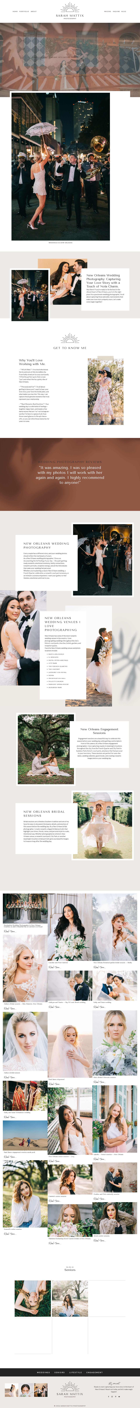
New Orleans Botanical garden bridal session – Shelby (113, 962)
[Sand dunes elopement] (70, 1044)
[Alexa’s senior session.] (114, 1218)
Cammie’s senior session (57, 1196)
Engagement (95, 1372)
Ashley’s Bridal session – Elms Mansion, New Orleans (23, 1004)
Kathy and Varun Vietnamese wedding (17, 1112)
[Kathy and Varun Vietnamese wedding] (25, 1096)
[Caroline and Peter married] (70, 927)
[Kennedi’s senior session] (25, 1193)
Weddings (43, 1372)
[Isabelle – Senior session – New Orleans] (114, 1119)
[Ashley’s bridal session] (25, 1041)
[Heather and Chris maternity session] (114, 1177)
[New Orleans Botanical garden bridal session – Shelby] (114, 927)
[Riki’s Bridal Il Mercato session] (114, 1043)
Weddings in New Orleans (60, 242)
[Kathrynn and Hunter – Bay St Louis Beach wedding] (70, 986)
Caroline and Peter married (58, 962)
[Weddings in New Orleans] (60, 167)
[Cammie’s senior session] (70, 1180)
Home (15, 11)
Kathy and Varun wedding (102, 1002)
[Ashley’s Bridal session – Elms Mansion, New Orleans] (25, 968)
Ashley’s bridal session (12, 1073)
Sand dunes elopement (56, 1079)
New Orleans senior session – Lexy (61, 1156)
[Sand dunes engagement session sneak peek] (25, 1135)
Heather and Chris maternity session (106, 1194)
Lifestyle (75, 1372)
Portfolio (24, 11)
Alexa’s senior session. (102, 1236)
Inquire (116, 11)
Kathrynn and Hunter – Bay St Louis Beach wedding (67, 1002)
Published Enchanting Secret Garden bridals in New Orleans (69, 1238)
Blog (124, 11)
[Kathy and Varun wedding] (114, 986)
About (34, 11)
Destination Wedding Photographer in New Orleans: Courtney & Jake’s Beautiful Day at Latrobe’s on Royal (23, 926)
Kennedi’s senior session (13, 1229)
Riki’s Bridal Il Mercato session (105, 1077)
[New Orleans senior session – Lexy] (70, 1121)
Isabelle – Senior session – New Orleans (108, 1154)
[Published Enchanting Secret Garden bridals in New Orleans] (70, 1220)
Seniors (60, 1372)
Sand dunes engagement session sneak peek (19, 1152)
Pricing (107, 11)
